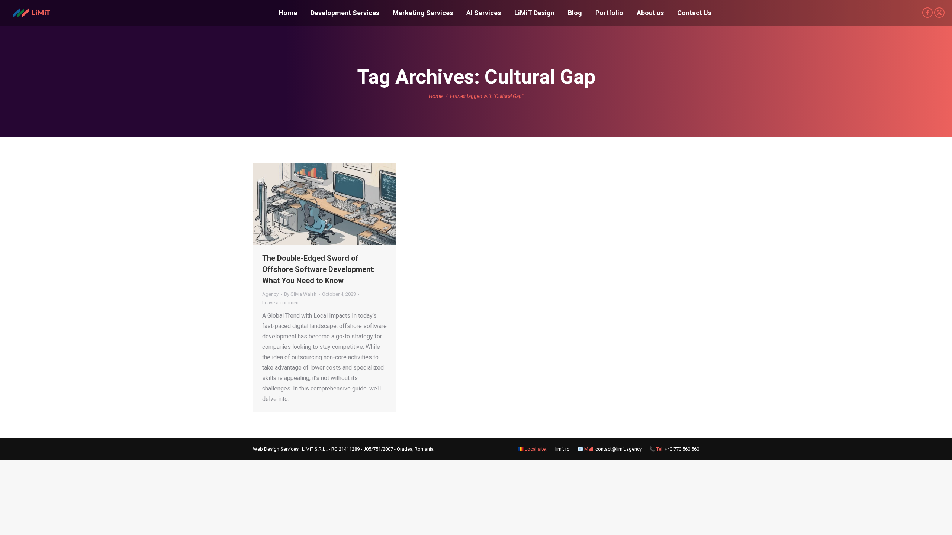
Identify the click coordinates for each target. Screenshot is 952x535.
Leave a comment (281, 302)
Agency (270, 294)
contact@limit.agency (618, 449)
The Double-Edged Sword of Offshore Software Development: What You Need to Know (318, 269)
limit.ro (562, 449)
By (300, 294)
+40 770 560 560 (682, 449)
